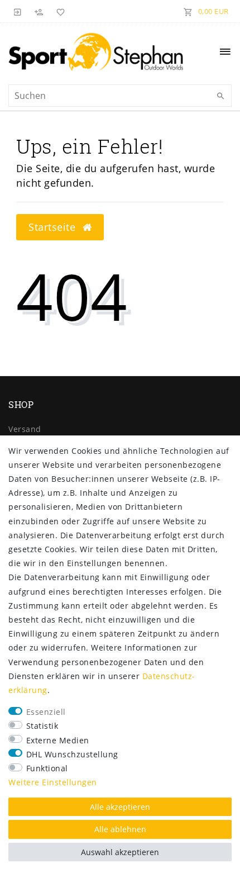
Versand (24, 429)
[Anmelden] (17, 11)
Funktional (47, 768)
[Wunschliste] (58, 11)
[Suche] (220, 96)
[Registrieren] (39, 11)
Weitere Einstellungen (52, 782)
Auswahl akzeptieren (120, 852)
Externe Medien (57, 740)
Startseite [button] (53, 227)
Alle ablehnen (120, 829)
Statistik (42, 725)
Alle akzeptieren (120, 806)
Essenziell (46, 711)
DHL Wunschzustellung (72, 754)
